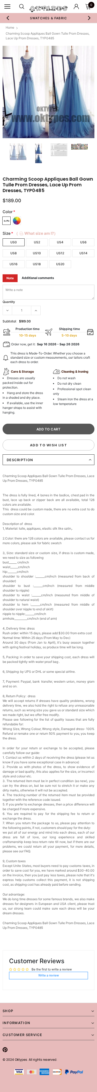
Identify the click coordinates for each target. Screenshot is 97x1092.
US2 (37, 242)
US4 (60, 242)
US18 (37, 264)
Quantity (9, 302)
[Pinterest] (5, 1049)
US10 (37, 253)
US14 (83, 253)
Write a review (48, 975)
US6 (83, 242)
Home (10, 27)
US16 (14, 264)
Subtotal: (10, 321)
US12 (60, 253)
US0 (13, 242)
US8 (13, 253)
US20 (60, 264)
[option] (48, 92)
